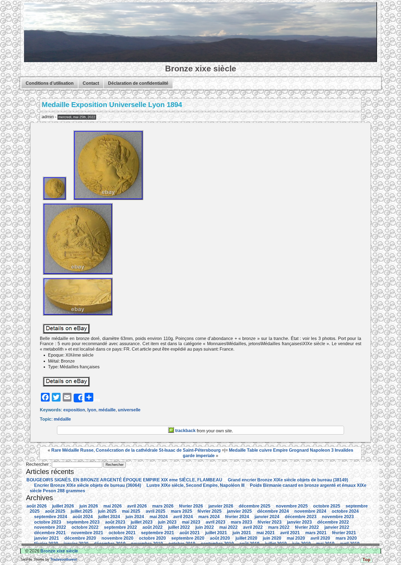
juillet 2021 (216, 532)
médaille (107, 410)
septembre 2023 (83, 522)
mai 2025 (131, 511)
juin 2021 (241, 532)
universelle (129, 410)
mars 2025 (181, 511)
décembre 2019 (109, 543)
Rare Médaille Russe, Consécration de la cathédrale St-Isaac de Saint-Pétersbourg (136, 450)
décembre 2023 (300, 516)
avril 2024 (183, 516)
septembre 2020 (187, 538)
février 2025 (209, 511)
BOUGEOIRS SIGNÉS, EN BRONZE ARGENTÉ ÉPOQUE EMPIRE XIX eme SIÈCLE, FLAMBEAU (124, 480)
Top (366, 559)
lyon (91, 410)
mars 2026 (162, 506)
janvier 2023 (299, 522)
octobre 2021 (122, 532)
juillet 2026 (63, 506)
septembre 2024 (50, 516)
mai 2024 (158, 516)
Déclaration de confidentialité (138, 83)
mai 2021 (265, 532)
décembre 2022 (333, 522)
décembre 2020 (80, 538)
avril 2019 (350, 543)
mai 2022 (228, 527)
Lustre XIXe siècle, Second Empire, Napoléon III (195, 485)
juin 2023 (167, 522)
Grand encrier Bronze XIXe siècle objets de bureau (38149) (288, 480)
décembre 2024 (273, 511)
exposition (74, 410)
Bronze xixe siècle (200, 68)
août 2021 (189, 532)
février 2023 (270, 522)
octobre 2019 (181, 543)
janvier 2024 (267, 516)
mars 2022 (278, 527)
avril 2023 (215, 522)
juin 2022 (204, 527)
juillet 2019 (276, 543)
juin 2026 (88, 506)
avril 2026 (137, 506)
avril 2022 (253, 527)
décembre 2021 (50, 532)
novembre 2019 (147, 543)
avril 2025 (155, 511)
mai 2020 (296, 538)
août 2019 (249, 543)
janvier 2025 (239, 511)
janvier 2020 (76, 543)
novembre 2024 (310, 511)
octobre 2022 (84, 527)
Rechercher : (38, 464)
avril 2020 (320, 538)
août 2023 (115, 522)
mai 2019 (325, 543)
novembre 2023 (338, 516)
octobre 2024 (345, 511)
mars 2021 (316, 532)
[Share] (78, 398)
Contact (91, 83)
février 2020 (46, 543)
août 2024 (83, 516)
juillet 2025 (81, 511)
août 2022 (152, 527)
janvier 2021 (46, 538)
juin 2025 (107, 511)
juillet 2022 (179, 527)
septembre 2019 (217, 543)
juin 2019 (301, 543)
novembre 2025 (292, 506)
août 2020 (220, 538)
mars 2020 (346, 538)
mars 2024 (209, 516)
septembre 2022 (120, 527)
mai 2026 (112, 506)
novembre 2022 (50, 527)
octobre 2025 (326, 506)
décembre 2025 (254, 506)
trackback (185, 430)
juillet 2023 (141, 522)
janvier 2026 (220, 506)
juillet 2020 (246, 538)
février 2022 (307, 527)
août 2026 (36, 506)
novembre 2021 (87, 532)
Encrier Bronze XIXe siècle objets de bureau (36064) (87, 485)
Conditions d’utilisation (50, 83)
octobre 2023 (47, 522)
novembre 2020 (117, 538)
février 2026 (191, 506)
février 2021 (344, 532)
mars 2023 (241, 522)
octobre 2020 (152, 538)
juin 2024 (134, 516)
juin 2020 (272, 538)
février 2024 (237, 516)
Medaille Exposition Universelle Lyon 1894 (112, 104)
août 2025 (55, 511)
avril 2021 (290, 532)
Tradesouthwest (63, 559)
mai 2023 (191, 522)
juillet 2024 (109, 516)
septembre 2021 (157, 532)
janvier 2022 (336, 527)
